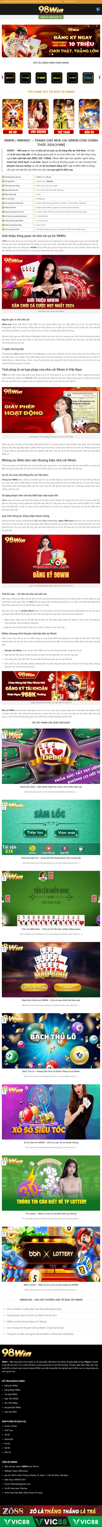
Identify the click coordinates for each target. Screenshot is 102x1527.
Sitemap (23, 1488)
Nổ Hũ (7, 1448)
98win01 (50, 181)
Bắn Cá (7, 1452)
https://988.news (66, 521)
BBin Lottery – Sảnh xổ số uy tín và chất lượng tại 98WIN (51, 1285)
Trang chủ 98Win (10, 480)
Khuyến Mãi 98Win (12, 1407)
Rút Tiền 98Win (11, 1403)
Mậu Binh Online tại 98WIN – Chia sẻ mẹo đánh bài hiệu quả (51, 1000)
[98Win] (51, 9)
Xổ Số (7, 1435)
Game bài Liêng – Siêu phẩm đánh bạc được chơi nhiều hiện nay (51, 787)
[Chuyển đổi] (4, 1309)
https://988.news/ (20, 1471)
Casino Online (10, 1426)
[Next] (95, 41)
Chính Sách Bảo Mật (13, 1493)
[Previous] (7, 41)
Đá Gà (7, 1443)
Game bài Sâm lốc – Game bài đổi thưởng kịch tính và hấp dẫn (51, 858)
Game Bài (8, 1439)
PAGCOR (28, 378)
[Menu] (98, 9)
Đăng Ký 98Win (11, 1385)
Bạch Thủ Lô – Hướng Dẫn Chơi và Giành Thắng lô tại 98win (51, 1071)
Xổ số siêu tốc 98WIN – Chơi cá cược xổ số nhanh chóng (51, 1142)
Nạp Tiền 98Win (11, 1399)
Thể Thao (8, 1430)
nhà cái (41, 354)
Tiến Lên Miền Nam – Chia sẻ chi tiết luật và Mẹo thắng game (51, 929)
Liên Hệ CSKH (10, 1412)
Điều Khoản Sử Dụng (33, 1493)
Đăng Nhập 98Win (12, 1390)
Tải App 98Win (10, 1394)
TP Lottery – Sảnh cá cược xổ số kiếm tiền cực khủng (51, 1214)
